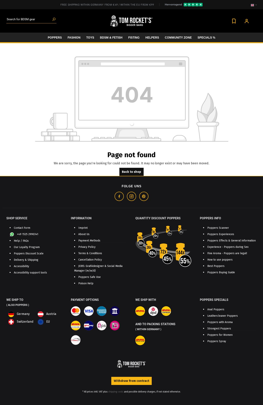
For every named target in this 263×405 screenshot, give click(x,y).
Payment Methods (89, 240)
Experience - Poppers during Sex (228, 247)
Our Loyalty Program (27, 247)
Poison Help (85, 283)
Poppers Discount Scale (29, 253)
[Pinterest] (143, 196)
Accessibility (21, 266)
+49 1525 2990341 (27, 234)
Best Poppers (215, 266)
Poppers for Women (220, 335)
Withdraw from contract (131, 381)
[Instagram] (131, 196)
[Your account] (246, 21)
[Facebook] (119, 196)
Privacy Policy (86, 247)
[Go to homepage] (131, 21)
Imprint (83, 228)
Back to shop (131, 172)
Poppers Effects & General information (231, 240)
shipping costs (115, 391)
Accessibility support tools (30, 272)
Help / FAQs (21, 240)
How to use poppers (220, 259)
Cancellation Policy (90, 259)
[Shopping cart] (255, 19)
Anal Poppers (215, 309)
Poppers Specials (214, 300)
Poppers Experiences (220, 234)
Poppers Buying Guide (221, 272)
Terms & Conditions (90, 253)
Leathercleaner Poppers (222, 315)
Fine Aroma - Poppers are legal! (227, 253)
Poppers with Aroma (220, 322)
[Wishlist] (234, 21)
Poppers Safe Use (89, 277)
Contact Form (22, 228)
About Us (84, 234)
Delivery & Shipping (26, 260)
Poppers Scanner (218, 228)
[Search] (53, 19)
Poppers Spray (216, 341)
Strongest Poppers (219, 328)
